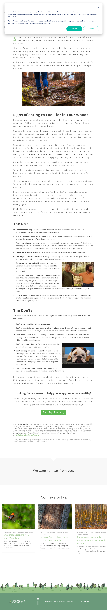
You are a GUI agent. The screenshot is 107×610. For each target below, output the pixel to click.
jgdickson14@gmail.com (27, 435)
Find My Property (53, 412)
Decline (91, 29)
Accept (74, 29)
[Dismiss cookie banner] (98, 8)
